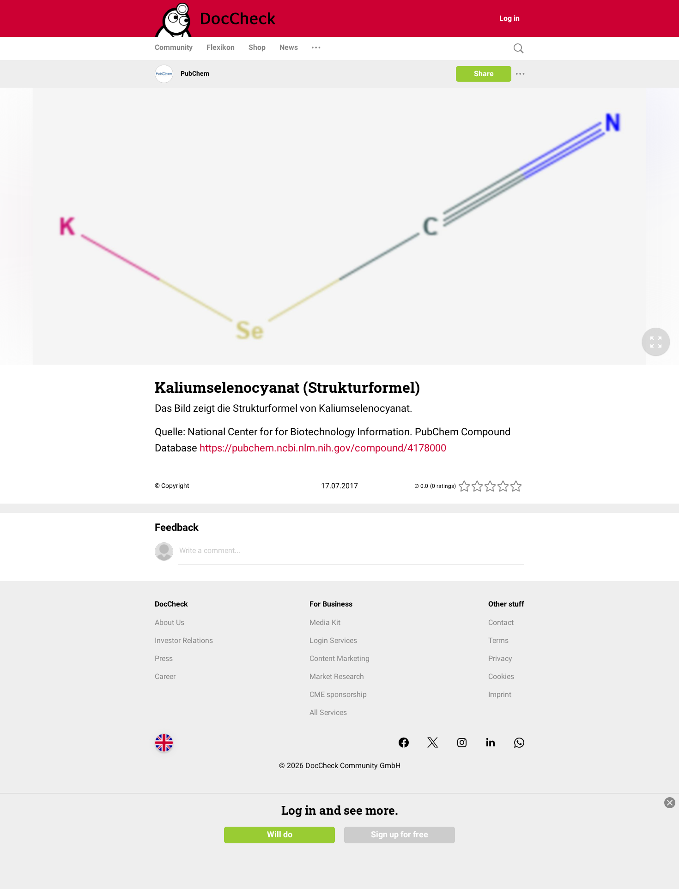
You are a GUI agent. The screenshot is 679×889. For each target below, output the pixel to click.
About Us (169, 622)
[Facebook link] (404, 743)
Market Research (336, 676)
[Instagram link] (462, 743)
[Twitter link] (432, 743)
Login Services (333, 640)
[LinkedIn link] (490, 743)
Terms (498, 640)
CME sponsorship (338, 694)
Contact (501, 622)
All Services (328, 712)
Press (164, 658)
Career (165, 676)
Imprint (499, 694)
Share (484, 73)
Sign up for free (399, 834)
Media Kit (324, 622)
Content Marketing (339, 658)
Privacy (500, 658)
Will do (279, 834)
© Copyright (172, 485)
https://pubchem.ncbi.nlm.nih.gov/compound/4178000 (323, 448)
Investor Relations (184, 640)
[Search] (516, 48)
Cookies (501, 676)
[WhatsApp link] (519, 743)
